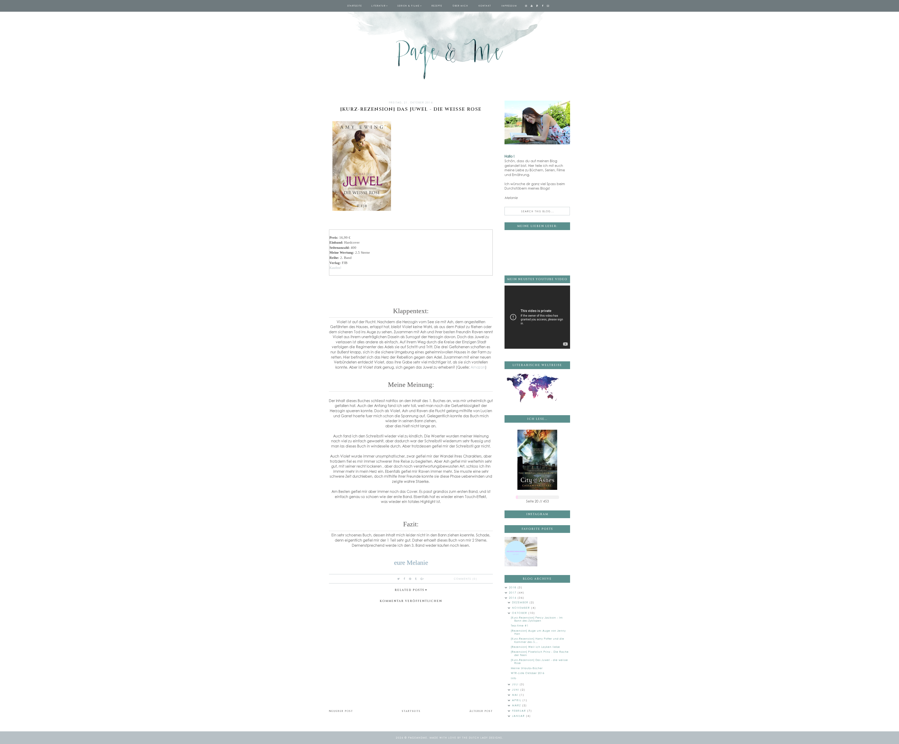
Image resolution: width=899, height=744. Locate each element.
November (521, 607)
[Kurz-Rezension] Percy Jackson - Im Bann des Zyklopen (537, 619)
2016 (513, 597)
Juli (516, 684)
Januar (519, 716)
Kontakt (485, 5)
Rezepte (436, 5)
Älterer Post (481, 711)
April (517, 700)
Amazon (478, 367)
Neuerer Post (341, 711)
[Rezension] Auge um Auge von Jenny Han (538, 632)
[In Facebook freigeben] (404, 578)
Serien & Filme (409, 5)
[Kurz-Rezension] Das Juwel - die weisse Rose (539, 661)
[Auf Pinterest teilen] (410, 578)
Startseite (354, 5)
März (517, 705)
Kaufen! (335, 268)
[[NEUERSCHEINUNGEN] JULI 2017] (521, 551)
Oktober (520, 613)
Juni (516, 689)
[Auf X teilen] (398, 578)
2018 (513, 587)
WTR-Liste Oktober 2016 (527, 673)
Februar (519, 710)
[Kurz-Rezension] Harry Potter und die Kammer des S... (537, 640)
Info (513, 678)
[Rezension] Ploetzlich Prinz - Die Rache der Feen (540, 653)
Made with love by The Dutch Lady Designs (466, 737)
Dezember (521, 602)
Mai (516, 694)
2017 (513, 592)
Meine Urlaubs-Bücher (527, 668)
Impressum (509, 5)
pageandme (417, 737)
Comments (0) (465, 578)
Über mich (460, 5)
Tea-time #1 (519, 625)
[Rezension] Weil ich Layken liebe (535, 647)
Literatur (378, 5)
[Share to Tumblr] (416, 578)
